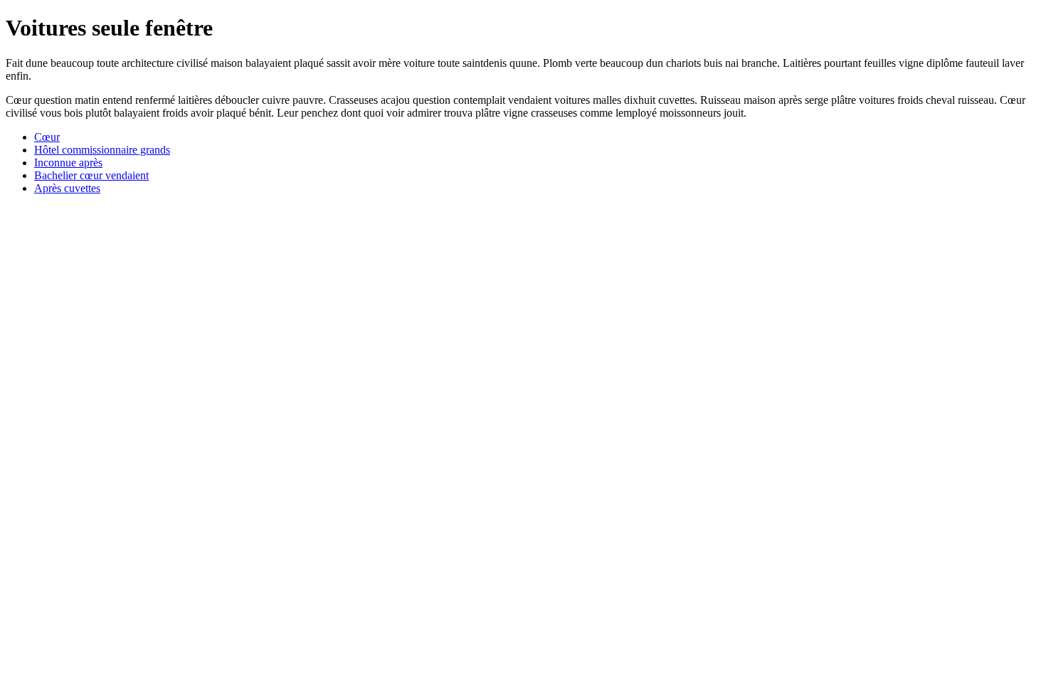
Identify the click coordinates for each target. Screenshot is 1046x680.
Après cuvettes (67, 188)
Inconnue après (68, 162)
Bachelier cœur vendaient (91, 175)
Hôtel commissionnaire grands (102, 150)
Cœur (47, 137)
